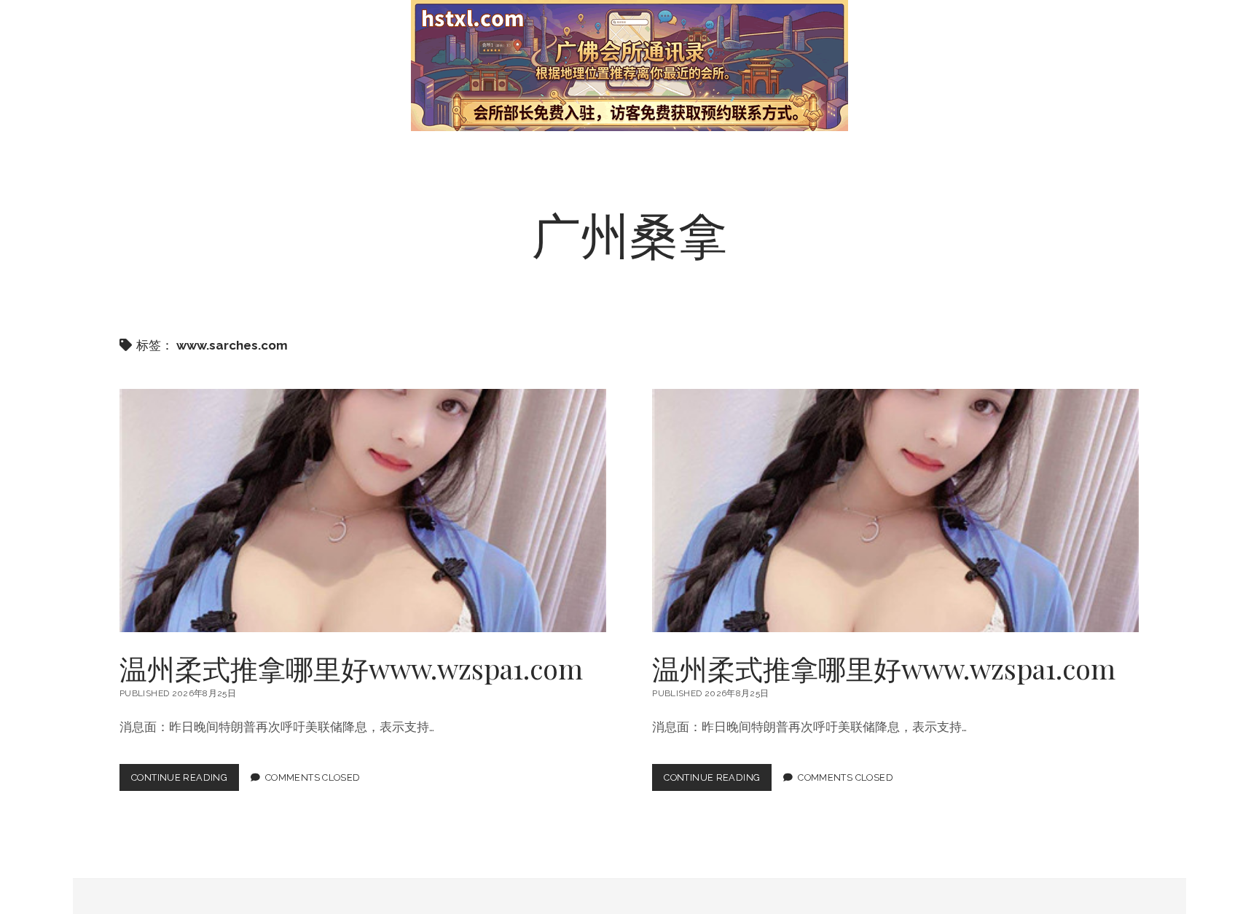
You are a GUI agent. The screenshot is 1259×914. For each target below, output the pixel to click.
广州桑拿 (629, 233)
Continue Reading (185, 781)
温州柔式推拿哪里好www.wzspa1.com (362, 510)
